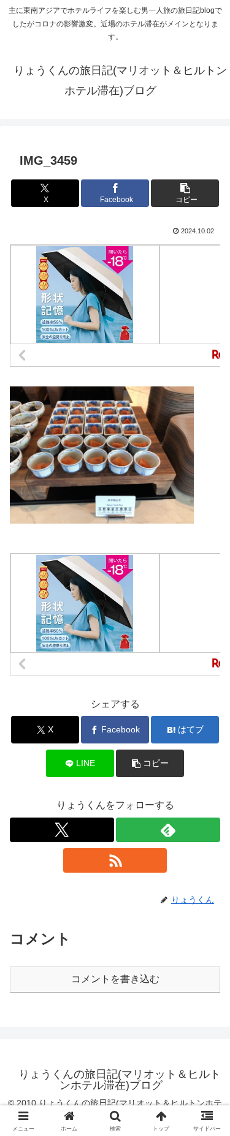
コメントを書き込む (115, 979)
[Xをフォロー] (62, 830)
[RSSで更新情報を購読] (115, 860)
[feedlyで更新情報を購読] (168, 830)
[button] (185, 193)
